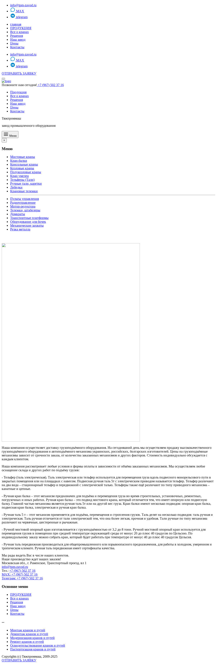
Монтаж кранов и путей (27, 630)
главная (15, 24)
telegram (21, 17)
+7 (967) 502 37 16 (50, 85)
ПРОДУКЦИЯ (20, 28)
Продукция (18, 92)
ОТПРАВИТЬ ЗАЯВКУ (19, 73)
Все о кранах (19, 32)
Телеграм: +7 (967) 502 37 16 (22, 578)
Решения (16, 36)
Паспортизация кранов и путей (33, 649)
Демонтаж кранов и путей (29, 634)
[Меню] (3, 78)
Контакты (17, 47)
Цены (14, 43)
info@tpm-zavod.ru (23, 5)
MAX (19, 11)
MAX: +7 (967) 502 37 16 (20, 574)
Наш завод (17, 39)
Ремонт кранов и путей (27, 641)
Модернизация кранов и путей (32, 638)
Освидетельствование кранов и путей (37, 645)
